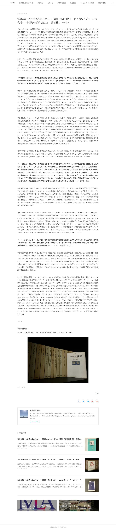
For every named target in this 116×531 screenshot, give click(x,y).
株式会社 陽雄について (26, 3)
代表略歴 (40, 3)
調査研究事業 (62, 3)
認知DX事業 (102, 3)
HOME (13, 3)
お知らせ (50, 3)
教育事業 (73, 3)
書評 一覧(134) (21, 387)
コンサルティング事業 (87, 3)
